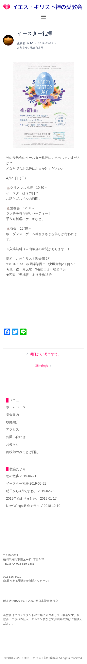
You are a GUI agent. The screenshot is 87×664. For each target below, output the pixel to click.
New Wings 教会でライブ (24, 506)
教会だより (37, 47)
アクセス (12, 429)
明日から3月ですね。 (45, 354)
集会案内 (12, 414)
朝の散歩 (41, 366)
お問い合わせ (15, 437)
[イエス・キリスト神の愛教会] (43, 6)
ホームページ (15, 407)
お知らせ (22, 47)
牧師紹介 (12, 422)
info (30, 43)
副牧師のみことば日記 (22, 452)
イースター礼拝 (17, 483)
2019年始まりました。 (22, 498)
